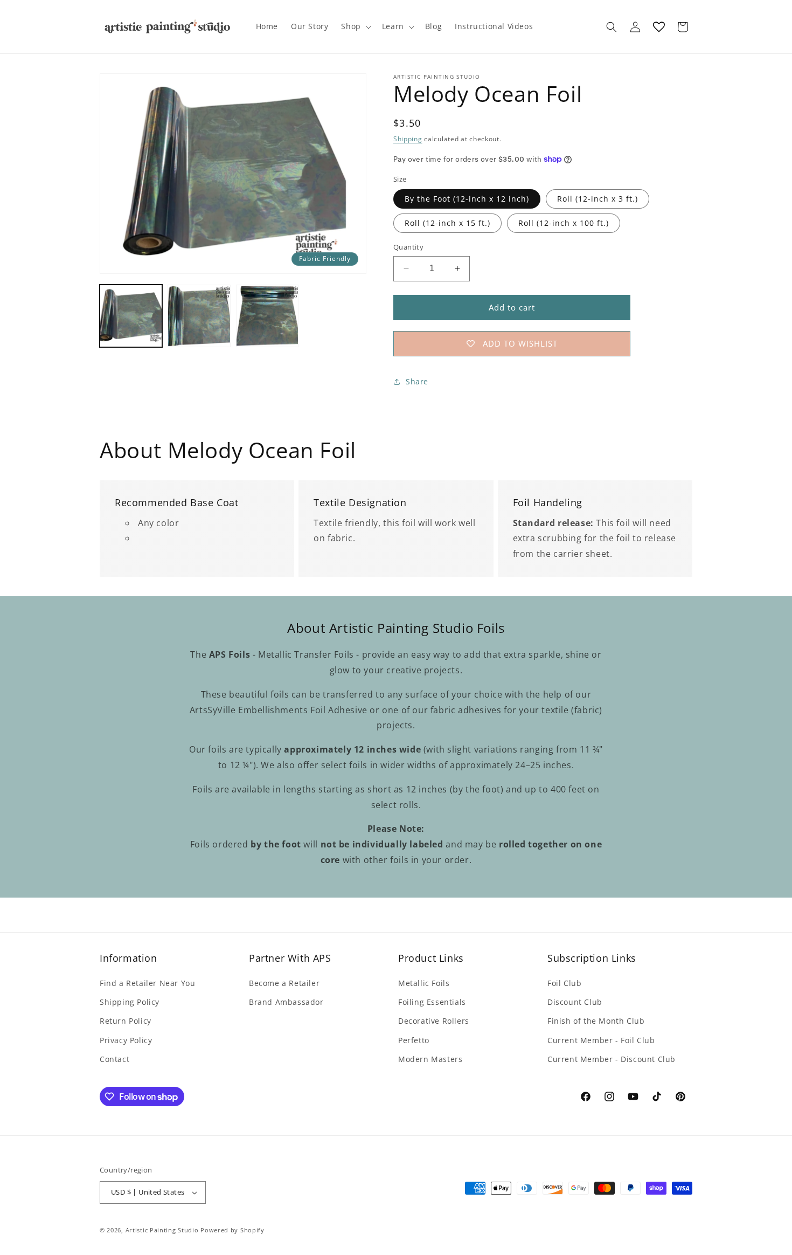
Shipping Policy (129, 1002)
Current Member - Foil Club (601, 1040)
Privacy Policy (126, 1040)
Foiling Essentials (432, 1002)
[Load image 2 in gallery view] (199, 316)
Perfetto (413, 1040)
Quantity (408, 247)
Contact (114, 1059)
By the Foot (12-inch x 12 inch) (467, 199)
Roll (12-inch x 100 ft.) (563, 223)
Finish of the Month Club (595, 1021)
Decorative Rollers (433, 1021)
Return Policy (125, 1021)
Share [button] (417, 381)
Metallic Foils (423, 983)
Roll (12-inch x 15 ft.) (447, 223)
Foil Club (564, 983)
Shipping (407, 138)
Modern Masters (430, 1059)
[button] (355, 26)
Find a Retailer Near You (147, 983)
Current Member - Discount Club (611, 1059)
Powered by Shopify (232, 1230)
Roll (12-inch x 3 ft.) (597, 199)
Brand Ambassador (286, 1002)
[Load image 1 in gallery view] (131, 316)
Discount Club (574, 1002)
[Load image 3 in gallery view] (267, 316)
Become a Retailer (284, 983)
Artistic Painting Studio (162, 1230)
